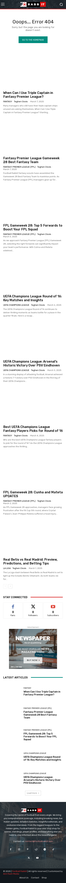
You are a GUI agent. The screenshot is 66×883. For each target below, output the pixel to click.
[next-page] (10, 586)
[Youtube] (37, 858)
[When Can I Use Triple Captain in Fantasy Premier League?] (33, 70)
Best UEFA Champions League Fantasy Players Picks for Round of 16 (33, 429)
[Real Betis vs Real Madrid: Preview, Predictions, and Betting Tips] (33, 537)
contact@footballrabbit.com (39, 841)
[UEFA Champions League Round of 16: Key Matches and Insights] (33, 274)
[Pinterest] (28, 849)
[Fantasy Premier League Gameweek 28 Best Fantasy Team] (33, 136)
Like (13, 605)
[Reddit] (36, 849)
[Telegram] (44, 849)
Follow (33, 605)
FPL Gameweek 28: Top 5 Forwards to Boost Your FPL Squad (32, 227)
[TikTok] (53, 849)
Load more (32, 793)
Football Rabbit (19, 871)
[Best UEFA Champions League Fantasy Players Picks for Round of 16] (33, 405)
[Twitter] (29, 858)
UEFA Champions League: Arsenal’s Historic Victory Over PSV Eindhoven (31, 363)
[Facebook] (10, 849)
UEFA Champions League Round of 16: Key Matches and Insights (32, 298)
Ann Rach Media (11, 874)
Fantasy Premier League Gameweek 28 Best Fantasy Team (31, 160)
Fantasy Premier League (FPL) (19, 167)
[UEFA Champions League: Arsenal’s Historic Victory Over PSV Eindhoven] (33, 339)
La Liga (7, 568)
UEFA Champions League (16, 305)
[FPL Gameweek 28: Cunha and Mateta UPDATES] (33, 470)
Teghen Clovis (21, 101)
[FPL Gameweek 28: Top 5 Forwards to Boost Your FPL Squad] (33, 203)
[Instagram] (19, 849)
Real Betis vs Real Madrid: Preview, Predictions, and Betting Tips (30, 561)
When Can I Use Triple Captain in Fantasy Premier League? (28, 95)
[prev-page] (5, 586)
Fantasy (7, 101)
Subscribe (53, 605)
